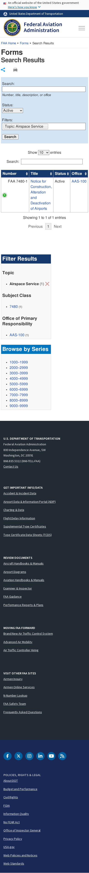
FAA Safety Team (14, 704)
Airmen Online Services (19, 687)
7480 (14, 306)
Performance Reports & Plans (23, 605)
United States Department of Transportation (36, 13)
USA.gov (9, 847)
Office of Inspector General (21, 830)
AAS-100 (79, 181)
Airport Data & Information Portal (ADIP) (29, 502)
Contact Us (10, 466)
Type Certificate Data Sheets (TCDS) (27, 535)
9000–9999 (19, 406)
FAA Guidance (12, 596)
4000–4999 (19, 378)
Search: (8, 84)
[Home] (33, 28)
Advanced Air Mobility (17, 642)
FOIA (6, 806)
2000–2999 (19, 368)
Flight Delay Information (19, 518)
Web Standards (13, 863)
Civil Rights (10, 797)
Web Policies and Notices (20, 855)
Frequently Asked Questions (22, 712)
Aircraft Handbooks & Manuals (23, 563)
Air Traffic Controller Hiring (21, 650)
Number (9, 173)
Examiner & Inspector (17, 588)
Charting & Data (13, 510)
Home (8, 43)
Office (77, 173)
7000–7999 (19, 395)
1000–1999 (19, 362)
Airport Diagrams (14, 572)
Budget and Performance (20, 789)
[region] (44, 187)
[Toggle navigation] (81, 28)
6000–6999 (19, 389)
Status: (7, 105)
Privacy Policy (12, 839)
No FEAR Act (11, 822)
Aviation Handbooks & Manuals (23, 580)
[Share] (3, 70)
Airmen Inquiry (13, 679)
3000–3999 (19, 373)
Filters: (7, 120)
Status (60, 173)
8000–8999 (19, 400)
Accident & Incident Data (19, 493)
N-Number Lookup (15, 695)
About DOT (10, 781)
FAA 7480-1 (18, 181)
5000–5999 (19, 384)
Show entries (44, 152)
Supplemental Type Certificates (24, 526)
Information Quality (16, 814)
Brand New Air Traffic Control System (28, 633)
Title (34, 173)
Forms (24, 43)
